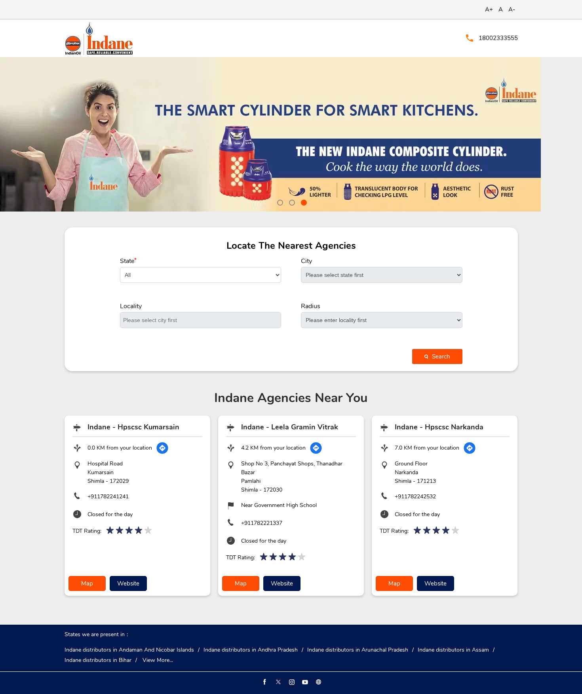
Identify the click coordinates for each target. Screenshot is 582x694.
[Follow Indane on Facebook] (264, 682)
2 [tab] (291, 202)
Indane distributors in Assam (453, 650)
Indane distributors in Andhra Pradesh (251, 650)
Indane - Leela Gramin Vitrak (289, 427)
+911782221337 (261, 523)
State (128, 261)
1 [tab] (279, 202)
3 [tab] (303, 202)
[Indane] (99, 38)
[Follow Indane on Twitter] (277, 682)
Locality (131, 306)
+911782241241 (108, 496)
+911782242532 (415, 496)
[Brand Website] (318, 682)
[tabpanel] (291, 134)
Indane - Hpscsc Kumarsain (133, 427)
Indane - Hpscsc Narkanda (439, 427)
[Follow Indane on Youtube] (304, 682)
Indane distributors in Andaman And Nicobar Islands (129, 650)
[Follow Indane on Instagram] (291, 682)
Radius (310, 306)
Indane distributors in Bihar (98, 660)
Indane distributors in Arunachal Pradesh (357, 650)
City (306, 261)
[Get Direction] (162, 448)
